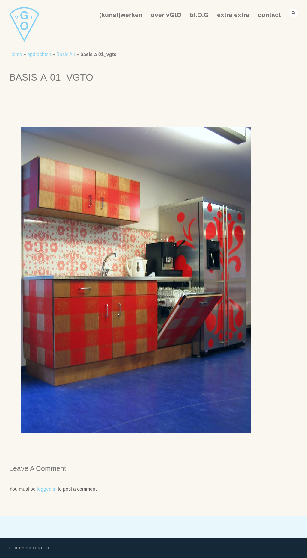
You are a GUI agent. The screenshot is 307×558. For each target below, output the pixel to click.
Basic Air (65, 54)
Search (293, 13)
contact (269, 14)
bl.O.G (199, 14)
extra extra (233, 14)
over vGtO (166, 14)
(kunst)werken (120, 14)
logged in (47, 489)
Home (15, 54)
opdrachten (39, 54)
